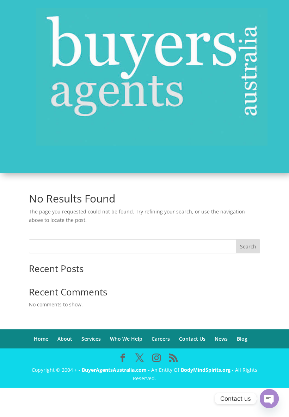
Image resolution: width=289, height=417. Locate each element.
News (221, 338)
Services (91, 338)
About (64, 338)
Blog (242, 338)
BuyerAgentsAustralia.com (115, 369)
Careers (161, 338)
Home (41, 338)
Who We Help (126, 338)
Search (248, 246)
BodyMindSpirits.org (205, 369)
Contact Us (192, 338)
